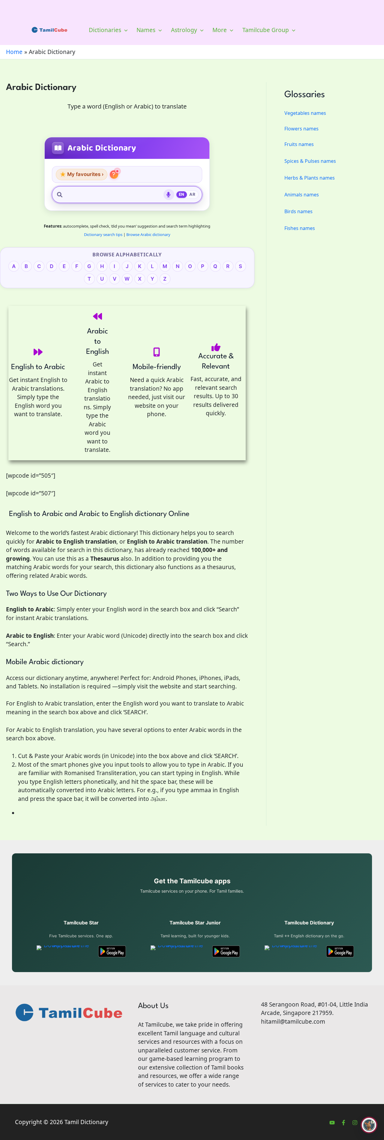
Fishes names (299, 228)
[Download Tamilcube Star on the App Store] (64, 951)
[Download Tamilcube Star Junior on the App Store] (178, 951)
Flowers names (301, 128)
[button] (124, 30)
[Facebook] (343, 1122)
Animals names (301, 194)
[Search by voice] (169, 194)
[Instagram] (355, 1122)
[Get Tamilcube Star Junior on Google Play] (226, 951)
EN (181, 194)
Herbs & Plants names (309, 178)
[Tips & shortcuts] (114, 174)
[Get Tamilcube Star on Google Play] (112, 951)
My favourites (82, 174)
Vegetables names (305, 113)
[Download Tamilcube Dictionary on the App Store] (292, 951)
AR (192, 194)
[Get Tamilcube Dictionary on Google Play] (340, 951)
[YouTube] (332, 1122)
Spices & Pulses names (310, 161)
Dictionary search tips (103, 234)
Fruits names (299, 144)
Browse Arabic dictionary (148, 234)
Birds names (298, 211)
